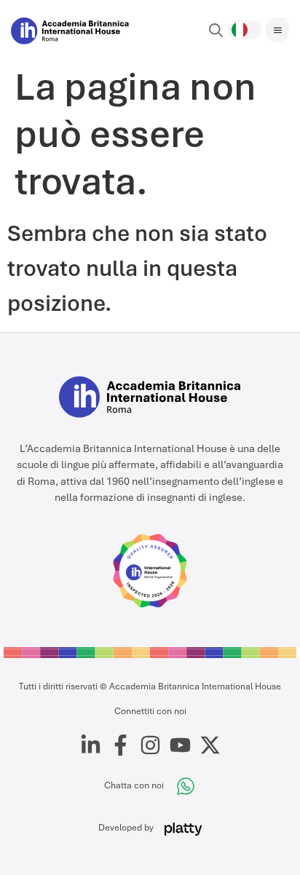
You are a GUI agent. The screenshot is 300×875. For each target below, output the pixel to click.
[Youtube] (180, 745)
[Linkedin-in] (90, 745)
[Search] (216, 30)
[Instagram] (150, 745)
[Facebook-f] (120, 745)
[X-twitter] (210, 745)
